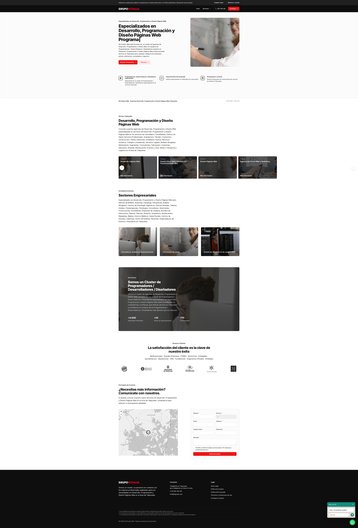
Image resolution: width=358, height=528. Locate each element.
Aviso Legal (214, 486)
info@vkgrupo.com (176, 494)
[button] (353, 167)
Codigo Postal (198, 429)
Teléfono (219, 421)
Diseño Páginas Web (208, 161)
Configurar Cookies (217, 498)
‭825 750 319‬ (221, 8)
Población (219, 429)
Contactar (233, 8)
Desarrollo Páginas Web (130, 161)
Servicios (206, 8)
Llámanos (144, 62)
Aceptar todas (218, 2)
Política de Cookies (217, 489)
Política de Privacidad (214, 447)
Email (195, 421)
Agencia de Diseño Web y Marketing (255, 161)
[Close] (353, 504)
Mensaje (196, 437)
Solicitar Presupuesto (127, 62)
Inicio (198, 8)
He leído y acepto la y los (213, 448)
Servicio (219, 413)
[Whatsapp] (352, 522)
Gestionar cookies (233, 2)
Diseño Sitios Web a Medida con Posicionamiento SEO (173, 162)
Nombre (196, 413)
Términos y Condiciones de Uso (221, 495)
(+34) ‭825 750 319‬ (176, 491)
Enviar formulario (214, 454)
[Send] (352, 514)
